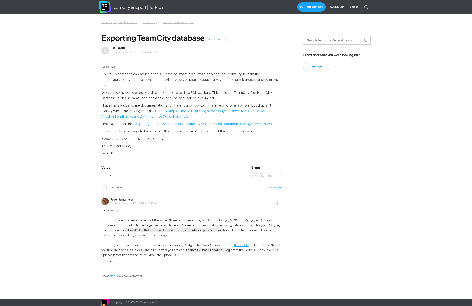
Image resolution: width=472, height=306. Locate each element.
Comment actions (278, 201)
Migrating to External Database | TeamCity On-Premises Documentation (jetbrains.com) (203, 124)
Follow (216, 39)
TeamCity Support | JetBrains (119, 22)
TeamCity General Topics (178, 22)
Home (105, 7)
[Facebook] (254, 175)
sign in (114, 276)
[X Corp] (262, 175)
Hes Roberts (118, 47)
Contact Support (311, 7)
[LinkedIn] (269, 175)
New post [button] (316, 67)
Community (337, 7)
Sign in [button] (354, 7)
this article (241, 245)
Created (134, 203)
